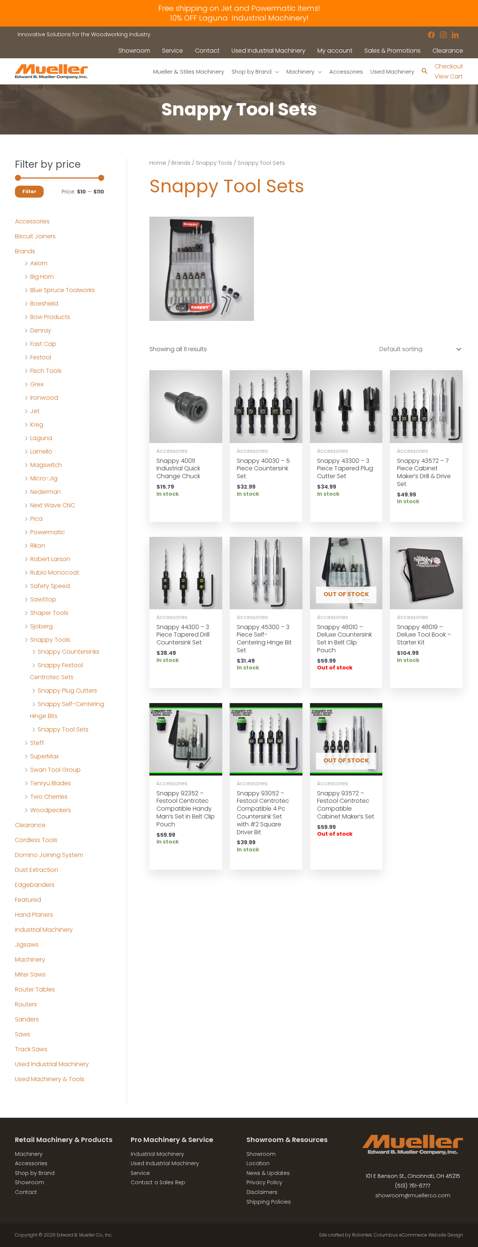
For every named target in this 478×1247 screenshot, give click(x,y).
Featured (28, 899)
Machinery (30, 959)
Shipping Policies (268, 1202)
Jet (35, 411)
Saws (22, 1034)
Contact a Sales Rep (158, 1182)
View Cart (449, 76)
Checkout (449, 66)
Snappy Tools (50, 639)
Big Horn (42, 276)
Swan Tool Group (55, 769)
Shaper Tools (49, 613)
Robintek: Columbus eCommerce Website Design (407, 1235)
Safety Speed (50, 586)
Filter (29, 191)
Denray (40, 330)
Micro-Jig (44, 478)
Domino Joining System (49, 855)
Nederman (45, 492)
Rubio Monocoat (54, 572)
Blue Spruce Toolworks (62, 290)
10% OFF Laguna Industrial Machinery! (239, 18)
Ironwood (44, 397)
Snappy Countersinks (68, 651)
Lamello (41, 451)
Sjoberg (41, 626)
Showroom (29, 1182)
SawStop (43, 599)
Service (140, 1173)
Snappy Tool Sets (63, 729)
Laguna (41, 438)
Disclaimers (261, 1192)
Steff (37, 743)
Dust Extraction (36, 870)
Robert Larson (50, 559)
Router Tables (35, 989)
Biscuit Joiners (35, 236)
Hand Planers (34, 914)
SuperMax (44, 756)
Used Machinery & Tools (49, 1079)
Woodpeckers (50, 810)
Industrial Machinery (44, 929)
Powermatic (47, 532)
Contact (26, 1192)
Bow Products (50, 317)
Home (157, 163)
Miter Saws (30, 974)
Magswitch (46, 465)
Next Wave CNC (52, 505)
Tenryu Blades (50, 783)
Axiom (38, 263)
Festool (40, 357)
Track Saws (31, 1049)
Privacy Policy (264, 1182)
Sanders (27, 1019)
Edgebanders (35, 885)
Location (258, 1163)
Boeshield (44, 303)
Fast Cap (43, 344)
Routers (26, 1004)
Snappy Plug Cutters (67, 690)
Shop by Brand (35, 1173)
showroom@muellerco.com (412, 1195)
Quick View (185, 435)
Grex (36, 384)
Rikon (37, 545)
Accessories (32, 221)
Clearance (30, 825)
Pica (36, 518)
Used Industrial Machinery (52, 1064)
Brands (25, 251)
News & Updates (268, 1173)
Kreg (36, 424)
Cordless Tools (36, 840)
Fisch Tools (46, 370)
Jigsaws (26, 944)
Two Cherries (49, 796)
